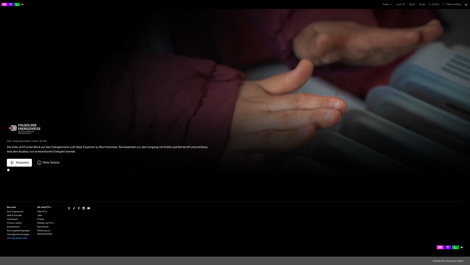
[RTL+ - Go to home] (12, 4)
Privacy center (14, 223)
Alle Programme (15, 212)
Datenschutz (13, 227)
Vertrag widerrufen (17, 238)
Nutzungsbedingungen (18, 231)
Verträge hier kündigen (18, 234)
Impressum (12, 219)
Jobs (39, 215)
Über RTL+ (42, 212)
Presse (40, 219)
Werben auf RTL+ (45, 223)
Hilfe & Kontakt (14, 215)
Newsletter (43, 227)
